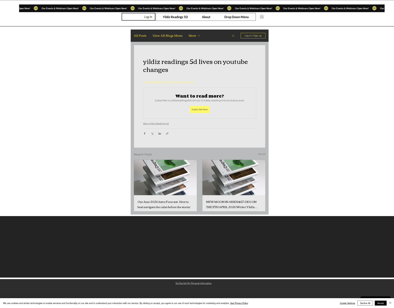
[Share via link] (167, 133)
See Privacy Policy (239, 303)
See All (261, 154)
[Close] (390, 303)
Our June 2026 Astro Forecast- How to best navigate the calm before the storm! (164, 204)
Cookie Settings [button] (347, 303)
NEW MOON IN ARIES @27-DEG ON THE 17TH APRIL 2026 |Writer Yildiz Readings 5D (231, 204)
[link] (262, 15)
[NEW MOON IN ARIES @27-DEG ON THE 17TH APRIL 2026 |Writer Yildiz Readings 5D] (233, 177)
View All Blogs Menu (168, 36)
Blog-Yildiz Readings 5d (156, 123)
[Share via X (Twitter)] (152, 133)
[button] (236, 17)
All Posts (140, 36)
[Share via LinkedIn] (159, 133)
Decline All (365, 303)
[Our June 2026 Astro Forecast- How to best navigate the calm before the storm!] (165, 177)
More (192, 36)
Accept (380, 303)
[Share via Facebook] (144, 133)
